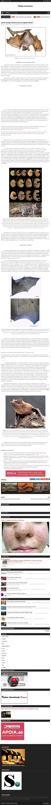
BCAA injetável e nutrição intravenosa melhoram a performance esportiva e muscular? (21, 606)
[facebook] (44, 1)
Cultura (3, 648)
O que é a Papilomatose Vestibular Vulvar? (14, 577)
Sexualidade (4, 667)
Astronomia (4, 639)
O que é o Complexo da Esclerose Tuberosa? (12, 520)
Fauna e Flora (24, 25)
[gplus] (45, 1)
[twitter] (47, 1)
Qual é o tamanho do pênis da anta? (13, 588)
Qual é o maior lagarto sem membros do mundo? (35, 17)
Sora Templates (7, 803)
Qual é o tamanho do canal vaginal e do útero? (14, 572)
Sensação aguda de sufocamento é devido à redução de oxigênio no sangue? (19, 612)
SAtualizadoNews (6, 559)
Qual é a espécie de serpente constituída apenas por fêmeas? (25, 490)
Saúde (3, 665)
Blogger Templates (14, 803)
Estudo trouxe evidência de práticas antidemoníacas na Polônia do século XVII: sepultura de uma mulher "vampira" (25, 561)
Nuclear (3, 660)
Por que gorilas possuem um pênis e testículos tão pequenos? (17, 582)
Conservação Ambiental (5, 646)
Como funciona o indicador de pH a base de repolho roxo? (16, 593)
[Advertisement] (25, 97)
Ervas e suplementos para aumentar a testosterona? (16, 617)
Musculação (4, 655)
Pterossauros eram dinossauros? (15, 129)
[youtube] (49, 1)
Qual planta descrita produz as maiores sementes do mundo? (41, 490)
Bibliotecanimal (4, 641)
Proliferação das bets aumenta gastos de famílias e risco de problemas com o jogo (20, 709)
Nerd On (3, 658)
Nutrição (3, 662)
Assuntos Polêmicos (5, 636)
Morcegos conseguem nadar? (27, 352)
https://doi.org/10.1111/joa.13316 (19, 464)
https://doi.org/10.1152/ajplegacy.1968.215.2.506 (27, 454)
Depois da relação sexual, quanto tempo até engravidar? (16, 601)
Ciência (24, 16)
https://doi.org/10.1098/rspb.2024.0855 (13, 468)
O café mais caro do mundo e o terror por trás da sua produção (17, 622)
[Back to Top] (49, 803)
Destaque (3, 650)
